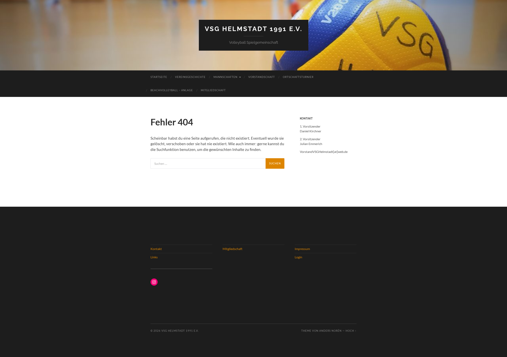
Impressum (302, 249)
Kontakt (156, 249)
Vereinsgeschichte (190, 77)
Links (154, 257)
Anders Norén (330, 330)
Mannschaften (225, 77)
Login (298, 257)
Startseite (159, 77)
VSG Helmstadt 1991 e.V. (253, 28)
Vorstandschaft (261, 77)
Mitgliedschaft (213, 90)
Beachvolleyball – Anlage (172, 90)
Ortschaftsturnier (298, 77)
